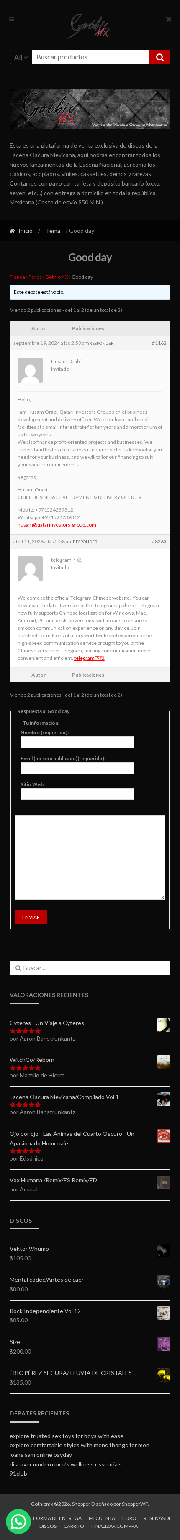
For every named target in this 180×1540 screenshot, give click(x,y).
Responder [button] (101, 343)
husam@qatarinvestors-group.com (57, 525)
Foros (35, 277)
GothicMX (56, 277)
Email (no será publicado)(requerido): (63, 758)
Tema (53, 230)
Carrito (74, 1526)
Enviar (31, 917)
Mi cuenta (102, 1518)
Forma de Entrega (57, 1518)
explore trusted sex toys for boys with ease (66, 1435)
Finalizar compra (114, 1526)
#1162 (159, 343)
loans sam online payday (41, 1454)
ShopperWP (135, 1504)
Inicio (25, 230)
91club (18, 1473)
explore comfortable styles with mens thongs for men (79, 1444)
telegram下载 (89, 658)
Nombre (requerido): (45, 732)
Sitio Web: (33, 784)
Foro (129, 1518)
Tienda (17, 277)
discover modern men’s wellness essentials (66, 1464)
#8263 (159, 541)
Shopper (81, 1504)
